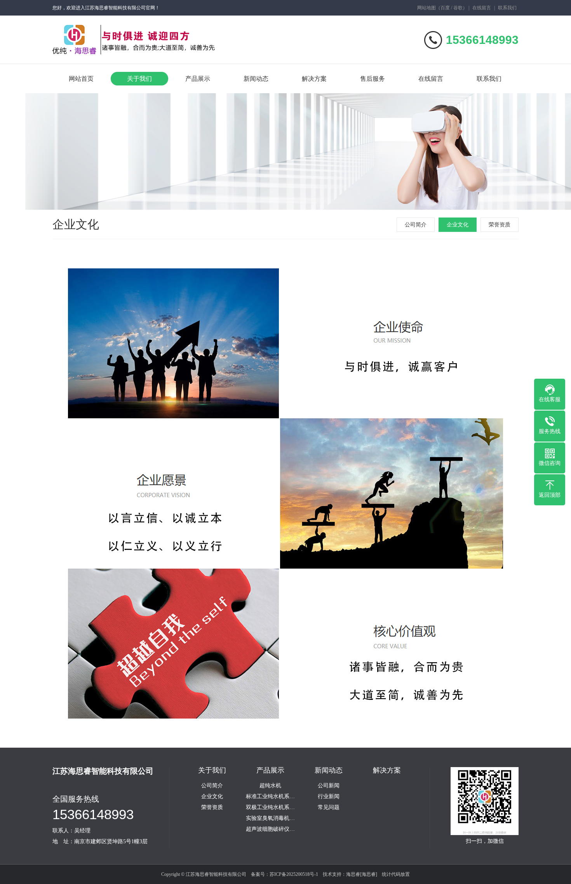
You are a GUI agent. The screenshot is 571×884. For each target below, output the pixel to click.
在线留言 (481, 7)
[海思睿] (368, 874)
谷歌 (458, 7)
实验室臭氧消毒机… (270, 818)
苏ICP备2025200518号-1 (294, 874)
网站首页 (81, 78)
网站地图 (426, 7)
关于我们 (139, 78)
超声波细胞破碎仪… (270, 829)
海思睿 (353, 874)
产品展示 (197, 78)
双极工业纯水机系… (270, 807)
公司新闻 (328, 785)
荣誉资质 (499, 225)
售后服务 (372, 78)
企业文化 (457, 225)
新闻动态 (256, 78)
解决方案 (314, 78)
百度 (445, 7)
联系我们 (507, 7)
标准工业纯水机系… (270, 796)
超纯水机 (270, 785)
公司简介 (416, 225)
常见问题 (328, 807)
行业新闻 (328, 796)
